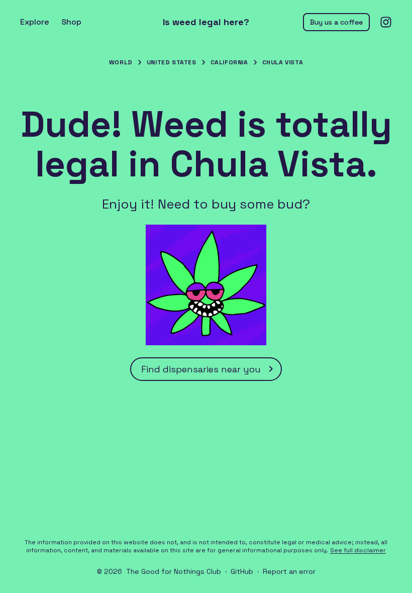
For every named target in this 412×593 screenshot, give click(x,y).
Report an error (289, 571)
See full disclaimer (358, 550)
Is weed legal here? (206, 22)
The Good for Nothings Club (173, 571)
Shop (71, 22)
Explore (34, 22)
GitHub (242, 571)
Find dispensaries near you (201, 369)
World (121, 62)
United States (171, 62)
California (229, 62)
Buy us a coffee (336, 22)
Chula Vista (282, 62)
